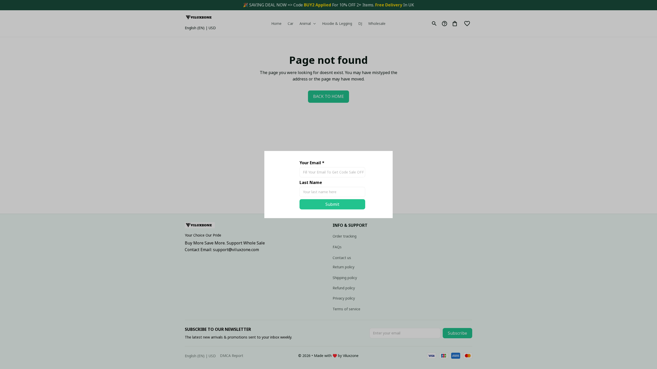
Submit (332, 204)
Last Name (310, 182)
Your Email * (311, 163)
